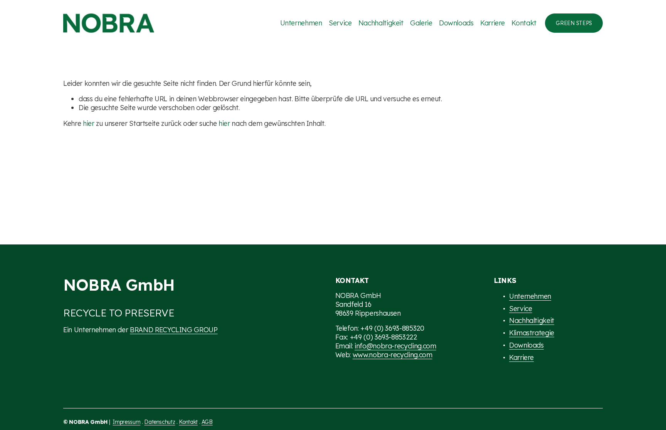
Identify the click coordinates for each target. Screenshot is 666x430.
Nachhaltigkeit (381, 22)
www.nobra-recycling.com (392, 354)
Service (340, 22)
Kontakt (523, 22)
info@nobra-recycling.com (395, 345)
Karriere (492, 22)
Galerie (421, 22)
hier (88, 123)
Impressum (126, 421)
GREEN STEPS (574, 23)
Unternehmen (301, 22)
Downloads (456, 22)
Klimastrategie (531, 332)
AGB (207, 421)
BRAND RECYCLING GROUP (174, 329)
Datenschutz (159, 421)
